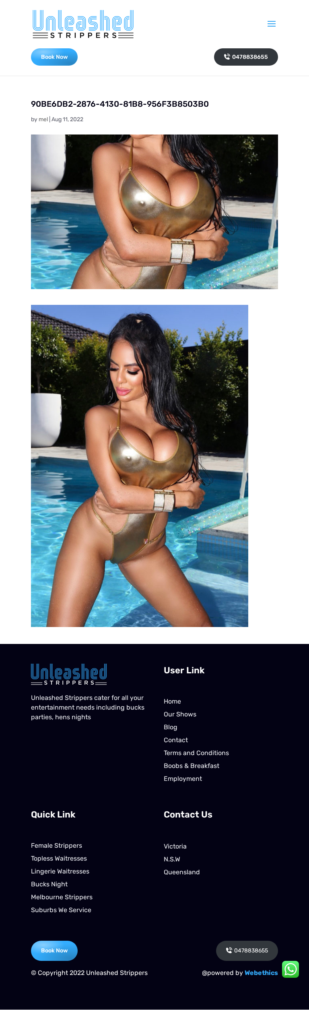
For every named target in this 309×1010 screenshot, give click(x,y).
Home (172, 701)
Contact (176, 740)
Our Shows (180, 714)
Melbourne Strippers (62, 897)
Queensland (182, 872)
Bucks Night (49, 884)
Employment (183, 778)
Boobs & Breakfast (191, 766)
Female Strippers (56, 845)
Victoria (175, 846)
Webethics (261, 973)
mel (43, 119)
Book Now (54, 57)
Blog (170, 727)
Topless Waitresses (59, 858)
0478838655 (250, 57)
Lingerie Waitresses (60, 871)
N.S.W (172, 859)
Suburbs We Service (61, 910)
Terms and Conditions (196, 753)
